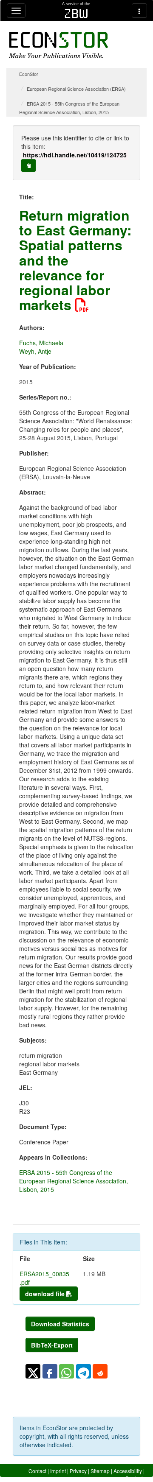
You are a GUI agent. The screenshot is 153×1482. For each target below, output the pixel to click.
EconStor (28, 73)
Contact (37, 1470)
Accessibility (127, 1470)
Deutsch (134, 1478)
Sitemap (100, 1470)
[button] (33, 1371)
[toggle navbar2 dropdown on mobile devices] (139, 10)
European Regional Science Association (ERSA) (76, 88)
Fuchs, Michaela (41, 342)
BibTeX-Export (52, 1345)
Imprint (58, 1470)
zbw (76, 14)
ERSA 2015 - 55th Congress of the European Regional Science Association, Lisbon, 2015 (73, 1181)
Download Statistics (60, 1324)
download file (45, 1293)
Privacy (78, 1470)
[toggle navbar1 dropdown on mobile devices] (16, 10)
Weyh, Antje (35, 351)
